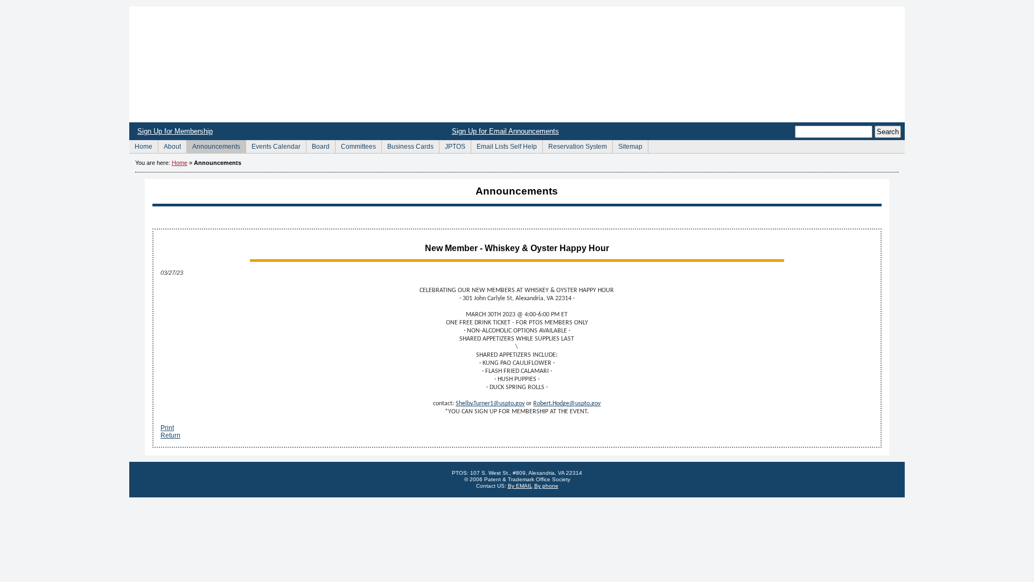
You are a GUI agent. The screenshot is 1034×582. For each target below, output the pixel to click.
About (169, 145)
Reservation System (574, 145)
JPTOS (452, 145)
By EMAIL (520, 486)
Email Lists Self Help (504, 145)
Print (167, 428)
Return (170, 435)
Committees (355, 145)
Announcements (213, 145)
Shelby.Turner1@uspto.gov (490, 403)
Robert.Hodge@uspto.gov (566, 403)
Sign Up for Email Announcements (505, 131)
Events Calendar (273, 145)
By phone (546, 486)
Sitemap (627, 145)
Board (318, 145)
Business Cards (407, 145)
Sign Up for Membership (175, 131)
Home (517, 64)
